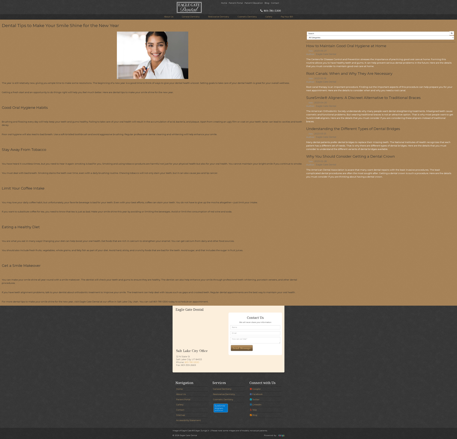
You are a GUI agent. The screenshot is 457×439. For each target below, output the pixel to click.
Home (224, 3)
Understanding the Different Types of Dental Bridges (353, 129)
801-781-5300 (192, 362)
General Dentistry (190, 17)
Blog (267, 3)
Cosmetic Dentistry (247, 17)
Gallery (268, 17)
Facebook (257, 394)
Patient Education (254, 3)
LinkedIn (256, 404)
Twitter (255, 399)
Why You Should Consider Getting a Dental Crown (350, 156)
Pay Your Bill (287, 17)
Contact (275, 3)
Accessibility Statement (188, 420)
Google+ (256, 389)
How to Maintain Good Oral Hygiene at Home (346, 46)
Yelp (254, 410)
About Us (168, 17)
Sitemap (180, 415)
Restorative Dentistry (218, 17)
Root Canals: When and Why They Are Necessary (349, 73)
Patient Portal (236, 3)
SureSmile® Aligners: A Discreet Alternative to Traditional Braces (363, 97)
